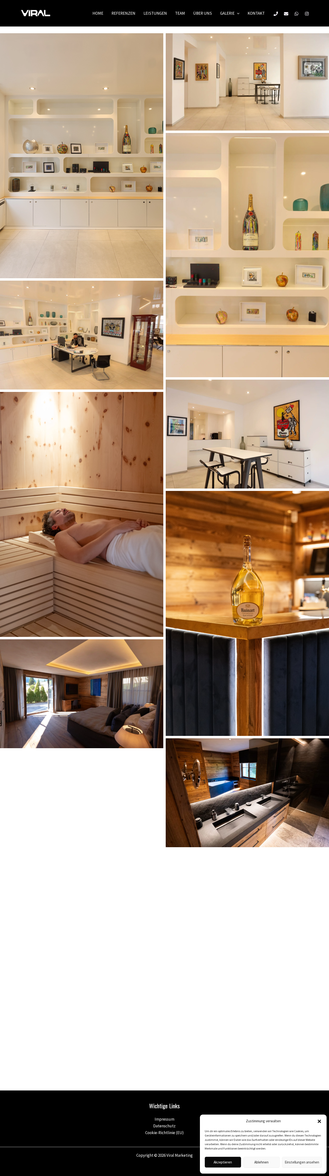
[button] (319, 1121)
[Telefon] (276, 14)
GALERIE (227, 13)
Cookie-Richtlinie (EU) (164, 1132)
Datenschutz (164, 1126)
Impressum (164, 1119)
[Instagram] (307, 14)
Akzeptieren (223, 1162)
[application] (237, 13)
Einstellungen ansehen (302, 1162)
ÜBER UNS (202, 13)
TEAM (180, 13)
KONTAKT (256, 13)
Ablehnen (261, 1162)
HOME (97, 13)
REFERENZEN (123, 13)
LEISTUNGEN (155, 13)
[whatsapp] (296, 14)
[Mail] (286, 14)
